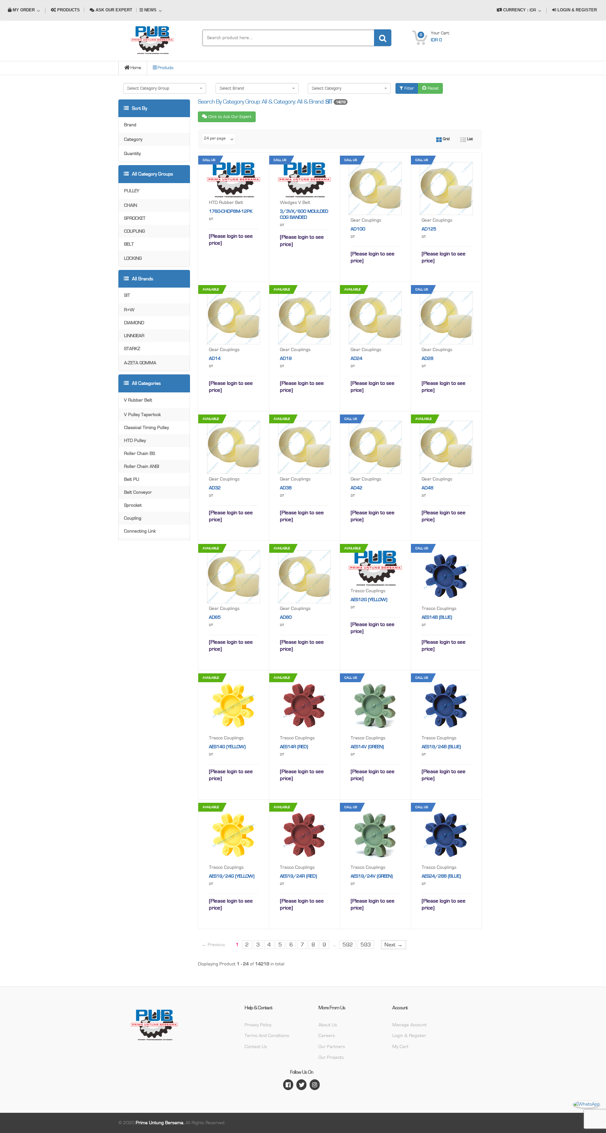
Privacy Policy (258, 1025)
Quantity (132, 153)
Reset (432, 88)
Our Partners (331, 1046)
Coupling (132, 518)
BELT (129, 244)
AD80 (286, 617)
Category (133, 139)
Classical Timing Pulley (146, 427)
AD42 (356, 488)
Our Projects (331, 1057)
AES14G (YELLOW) (227, 746)
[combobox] (164, 88)
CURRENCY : (519, 10)
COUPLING (134, 231)
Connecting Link (140, 531)
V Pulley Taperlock (142, 414)
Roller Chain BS (139, 453)
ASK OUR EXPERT (113, 10)
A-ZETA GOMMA (140, 363)
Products (165, 67)
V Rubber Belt (138, 400)
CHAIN (130, 205)
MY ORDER (23, 10)
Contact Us (256, 1046)
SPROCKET (135, 218)
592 (347, 944)
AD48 (427, 488)
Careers (326, 1035)
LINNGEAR (134, 335)
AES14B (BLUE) (437, 617)
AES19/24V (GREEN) (372, 876)
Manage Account (409, 1025)
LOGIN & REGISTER (576, 10)
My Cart (400, 1046)
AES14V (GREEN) (367, 746)
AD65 (215, 617)
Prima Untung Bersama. (160, 1122)
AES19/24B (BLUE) (441, 746)
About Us (327, 1025)
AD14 (215, 358)
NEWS (150, 10)
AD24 (356, 358)
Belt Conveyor (138, 492)
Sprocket (133, 505)
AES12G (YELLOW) (369, 599)
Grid (446, 139)
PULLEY (131, 190)
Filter (408, 88)
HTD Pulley (135, 440)
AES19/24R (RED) (298, 876)
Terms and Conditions (267, 1035)
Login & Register (409, 1035)
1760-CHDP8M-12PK (230, 211)
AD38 (286, 488)
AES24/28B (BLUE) (441, 876)
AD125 (429, 229)
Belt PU (131, 479)
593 (365, 944)
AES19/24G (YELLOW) (231, 876)
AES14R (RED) (294, 746)
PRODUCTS (68, 10)
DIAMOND (134, 322)
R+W (129, 309)
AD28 (427, 358)
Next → (393, 944)
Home (135, 67)
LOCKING (133, 258)
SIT (127, 295)
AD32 (215, 488)
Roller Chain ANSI (141, 466)
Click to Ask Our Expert (229, 117)
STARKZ (132, 348)
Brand (130, 124)
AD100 (358, 229)
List (469, 139)
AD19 (286, 358)
